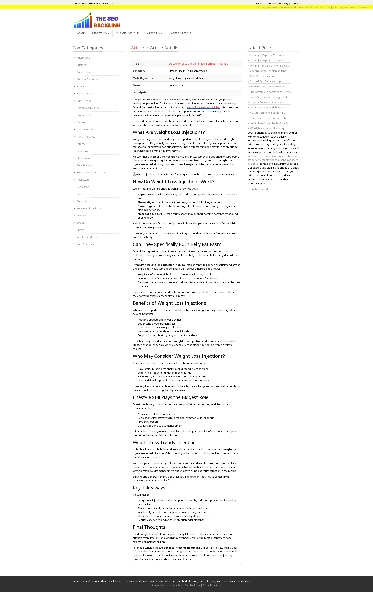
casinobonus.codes (259, 189)
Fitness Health (85, 115)
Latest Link (154, 33)
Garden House (85, 129)
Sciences (82, 215)
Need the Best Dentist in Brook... (268, 86)
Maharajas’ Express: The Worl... (267, 55)
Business (82, 65)
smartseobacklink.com (86, 581)
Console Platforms (87, 79)
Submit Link (100, 33)
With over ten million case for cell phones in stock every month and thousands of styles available (273, 159)
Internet (81, 143)
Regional (82, 201)
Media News (84, 158)
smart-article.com (240, 581)
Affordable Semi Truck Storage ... (268, 128)
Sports (81, 230)
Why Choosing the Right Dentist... (268, 107)
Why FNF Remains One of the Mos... (270, 65)
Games (81, 122)
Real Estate (83, 179)
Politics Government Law (91, 172)
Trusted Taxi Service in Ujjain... (267, 81)
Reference (83, 194)
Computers (83, 72)
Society (81, 222)
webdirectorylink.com (307, 7)
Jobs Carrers (84, 151)
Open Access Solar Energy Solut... (269, 97)
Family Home (84, 100)
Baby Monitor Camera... (262, 76)
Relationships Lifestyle (90, 208)
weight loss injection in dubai (203, 107)
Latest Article (180, 33)
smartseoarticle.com (281, 7)
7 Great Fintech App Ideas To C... (268, 112)
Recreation (83, 187)
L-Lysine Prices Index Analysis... (268, 102)
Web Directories (86, 244)
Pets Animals (84, 165)
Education (82, 86)
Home (80, 33)
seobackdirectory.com (190, 581)
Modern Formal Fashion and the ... (269, 71)
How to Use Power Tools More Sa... (269, 123)
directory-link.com (256, 7)
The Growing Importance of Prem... (270, 91)
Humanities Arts (86, 136)
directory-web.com (334, 7)
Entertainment (85, 93)
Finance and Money (88, 108)
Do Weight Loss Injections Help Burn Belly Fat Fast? (198, 63)
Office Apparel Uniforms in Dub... (268, 118)
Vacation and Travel (88, 237)
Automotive (83, 57)
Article (137, 47)
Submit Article (127, 33)
